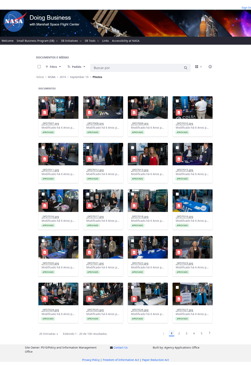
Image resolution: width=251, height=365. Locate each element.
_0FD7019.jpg (184, 216)
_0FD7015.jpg (184, 170)
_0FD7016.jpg (50, 216)
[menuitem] (7, 41)
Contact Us (121, 347)
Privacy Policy (91, 360)
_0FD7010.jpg (184, 123)
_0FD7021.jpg (95, 263)
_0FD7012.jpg (95, 170)
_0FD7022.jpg (139, 263)
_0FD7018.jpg (139, 216)
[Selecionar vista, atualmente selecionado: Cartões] (199, 67)
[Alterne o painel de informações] (210, 67)
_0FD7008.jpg (95, 123)
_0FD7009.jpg (139, 123)
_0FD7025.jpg (95, 310)
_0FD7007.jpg (50, 123)
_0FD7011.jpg (50, 170)
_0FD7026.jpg (139, 310)
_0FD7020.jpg (50, 263)
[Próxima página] (209, 334)
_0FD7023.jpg (184, 263)
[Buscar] (186, 68)
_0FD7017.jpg (95, 216)
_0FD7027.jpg (184, 310)
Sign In (246, 7)
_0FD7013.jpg (139, 170)
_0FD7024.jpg (50, 310)
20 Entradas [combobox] (47, 334)
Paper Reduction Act (155, 360)
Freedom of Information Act (121, 360)
